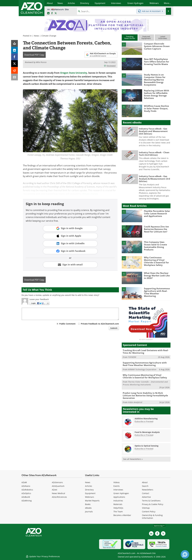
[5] (132, 110)
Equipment (90, 493)
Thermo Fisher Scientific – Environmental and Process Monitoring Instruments (145, 383)
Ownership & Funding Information (152, 516)
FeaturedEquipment (146, 37)
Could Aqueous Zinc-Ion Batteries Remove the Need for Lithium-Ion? (156, 229)
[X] (14, 63)
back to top (158, 526)
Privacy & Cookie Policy (152, 504)
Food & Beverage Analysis (147, 432)
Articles (88, 486)
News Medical (58, 493)
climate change (90, 193)
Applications (119, 497)
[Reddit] (14, 70)
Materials (117, 504)
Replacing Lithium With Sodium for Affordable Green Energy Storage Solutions (156, 94)
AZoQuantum (58, 486)
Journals (89, 511)
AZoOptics (26, 493)
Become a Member (122, 515)
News (36, 35)
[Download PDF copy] (14, 43)
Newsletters (147, 489)
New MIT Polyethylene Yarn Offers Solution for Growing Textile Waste (156, 62)
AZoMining (27, 500)
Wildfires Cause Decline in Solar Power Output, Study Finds (156, 108)
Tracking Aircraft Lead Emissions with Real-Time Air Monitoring (146, 351)
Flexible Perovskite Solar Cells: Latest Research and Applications (157, 213)
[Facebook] (14, 56)
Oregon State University (73, 72)
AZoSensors (57, 482)
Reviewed (111, 65)
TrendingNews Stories (129, 37)
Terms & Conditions (151, 500)
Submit (113, 328)
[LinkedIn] (14, 50)
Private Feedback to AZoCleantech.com (100, 323)
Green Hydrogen (121, 493)
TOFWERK (132, 357)
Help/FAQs (118, 508)
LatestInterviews (162, 37)
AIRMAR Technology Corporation (142, 369)
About (145, 482)
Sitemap (146, 508)
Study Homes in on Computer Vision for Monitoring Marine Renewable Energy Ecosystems (154, 79)
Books (88, 504)
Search (145, 486)
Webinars (89, 497)
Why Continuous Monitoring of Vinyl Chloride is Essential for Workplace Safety (156, 261)
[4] (132, 95)
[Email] (14, 77)
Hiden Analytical (135, 402)
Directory (89, 489)
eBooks (88, 508)
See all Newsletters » (133, 459)
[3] (132, 79)
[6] (132, 293)
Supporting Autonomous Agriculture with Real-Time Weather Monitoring (157, 292)
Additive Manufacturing (146, 418)
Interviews (118, 489)
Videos (116, 482)
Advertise (146, 497)
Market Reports (92, 500)
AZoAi (54, 489)
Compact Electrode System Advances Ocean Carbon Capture (157, 46)
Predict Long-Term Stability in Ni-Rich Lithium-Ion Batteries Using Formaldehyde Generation (145, 395)
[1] (132, 48)
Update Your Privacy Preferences (44, 556)
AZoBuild (26, 497)
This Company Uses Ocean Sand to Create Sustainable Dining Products (155, 246)
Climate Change (48, 35)
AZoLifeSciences (59, 497)
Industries (118, 500)
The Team (118, 511)
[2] (132, 64)
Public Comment (67, 323)
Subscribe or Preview (144, 421)
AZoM (24, 482)
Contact (145, 493)
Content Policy (148, 511)
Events (116, 486)
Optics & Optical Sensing (146, 445)
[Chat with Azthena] (185, 554)
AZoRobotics (27, 489)
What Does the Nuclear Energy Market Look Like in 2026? (157, 275)
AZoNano (26, 486)
